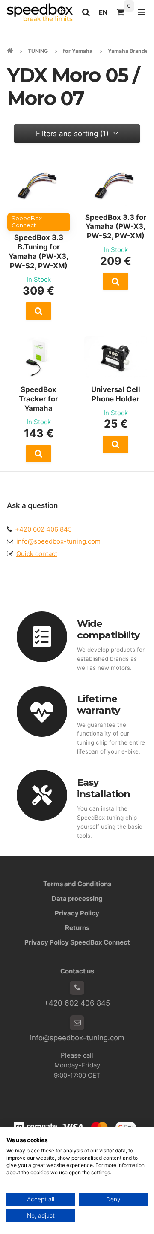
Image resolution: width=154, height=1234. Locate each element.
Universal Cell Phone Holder (115, 394)
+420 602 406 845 (43, 529)
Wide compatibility (108, 629)
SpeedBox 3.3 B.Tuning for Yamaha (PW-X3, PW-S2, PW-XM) (38, 251)
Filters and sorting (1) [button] (72, 133)
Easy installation (103, 788)
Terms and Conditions (77, 884)
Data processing (77, 898)
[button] (39, 310)
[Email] (77, 1022)
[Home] (40, 12)
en (105, 14)
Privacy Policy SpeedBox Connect (77, 942)
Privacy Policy (77, 913)
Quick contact (36, 554)
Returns (77, 928)
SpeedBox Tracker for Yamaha (38, 399)
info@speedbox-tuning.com (58, 541)
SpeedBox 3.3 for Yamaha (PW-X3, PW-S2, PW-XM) (115, 226)
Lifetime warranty (98, 704)
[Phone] (77, 988)
